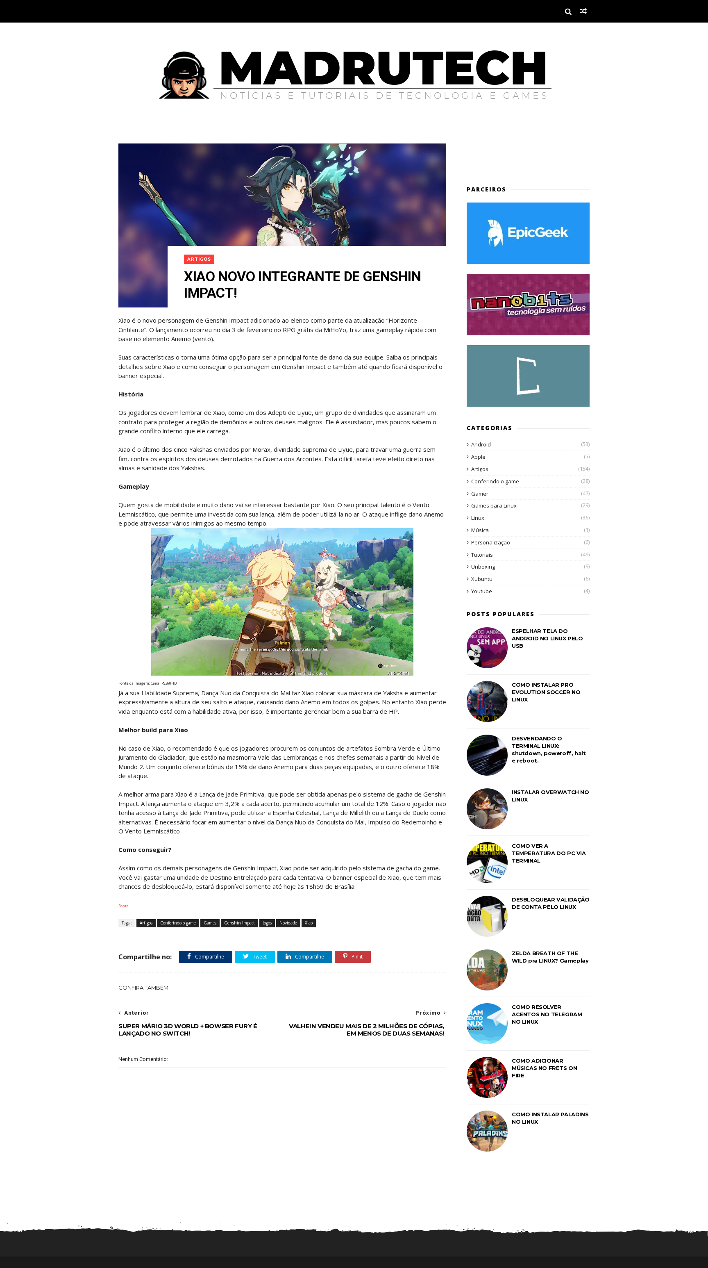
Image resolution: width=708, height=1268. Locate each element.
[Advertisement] (515, 155)
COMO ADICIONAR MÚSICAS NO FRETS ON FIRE (544, 1068)
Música (480, 530)
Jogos (267, 923)
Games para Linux (494, 505)
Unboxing (483, 566)
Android (481, 444)
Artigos (199, 259)
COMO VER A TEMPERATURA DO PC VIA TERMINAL (549, 853)
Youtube (481, 591)
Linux (477, 517)
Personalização (490, 542)
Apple (478, 456)
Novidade (288, 923)
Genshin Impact (239, 923)
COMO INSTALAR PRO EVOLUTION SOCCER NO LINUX (546, 692)
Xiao (309, 923)
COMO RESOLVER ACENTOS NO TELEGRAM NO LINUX (547, 1014)
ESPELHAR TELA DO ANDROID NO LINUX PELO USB (547, 638)
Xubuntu (481, 579)
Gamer (479, 493)
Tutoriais (482, 554)
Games (210, 923)
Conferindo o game (178, 923)
